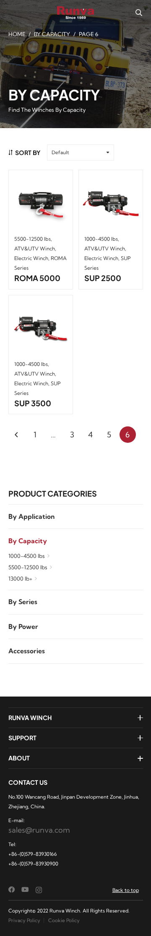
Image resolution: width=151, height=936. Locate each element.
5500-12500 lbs (27, 567)
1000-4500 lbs (26, 555)
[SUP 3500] (40, 327)
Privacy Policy (24, 920)
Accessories (26, 651)
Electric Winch (31, 258)
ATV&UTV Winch (34, 248)
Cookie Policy (64, 920)
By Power (23, 627)
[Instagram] (39, 890)
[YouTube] (25, 889)
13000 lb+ (20, 578)
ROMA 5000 (37, 278)
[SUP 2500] (111, 202)
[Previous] (16, 434)
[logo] (75, 12)
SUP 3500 (32, 403)
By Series (22, 602)
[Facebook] (11, 889)
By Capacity (52, 34)
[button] (138, 12)
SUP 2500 (102, 278)
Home (17, 34)
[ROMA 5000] (40, 202)
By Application (31, 517)
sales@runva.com (39, 830)
